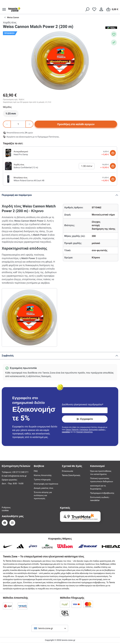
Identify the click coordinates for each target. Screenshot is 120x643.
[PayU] (65, 604)
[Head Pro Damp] (8, 153)
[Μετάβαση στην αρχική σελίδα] (14, 9)
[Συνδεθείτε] (101, 9)
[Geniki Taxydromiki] (22, 605)
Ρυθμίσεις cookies (5, 509)
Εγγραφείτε (86, 419)
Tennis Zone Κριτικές (71, 475)
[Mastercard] (88, 604)
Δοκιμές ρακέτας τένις (43, 488)
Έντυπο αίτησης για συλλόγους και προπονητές (43, 495)
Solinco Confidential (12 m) (26, 167)
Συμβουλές (8, 355)
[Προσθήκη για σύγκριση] (114, 42)
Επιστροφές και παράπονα (46, 484)
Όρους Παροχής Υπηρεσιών (77, 430)
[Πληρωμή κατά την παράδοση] (65, 613)
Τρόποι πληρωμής (42, 479)
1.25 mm (12, 114)
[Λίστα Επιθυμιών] (94, 9)
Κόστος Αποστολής (43, 475)
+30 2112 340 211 (20, 472)
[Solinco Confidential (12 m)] (8, 166)
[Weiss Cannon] (111, 27)
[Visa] (76, 604)
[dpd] (8, 605)
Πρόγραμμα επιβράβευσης (102, 493)
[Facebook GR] (5, 523)
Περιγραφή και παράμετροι (17, 195)
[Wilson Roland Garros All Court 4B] (8, 179)
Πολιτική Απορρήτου (84, 432)
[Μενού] (4, 9)
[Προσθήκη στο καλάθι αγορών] (113, 153)
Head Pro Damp (21, 154)
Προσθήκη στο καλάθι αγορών (76, 124)
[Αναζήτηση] (87, 9)
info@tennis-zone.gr (17, 476)
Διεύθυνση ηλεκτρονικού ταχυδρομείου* (82, 404)
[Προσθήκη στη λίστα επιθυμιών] (114, 34)
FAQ (36, 471)
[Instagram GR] (12, 523)
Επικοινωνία (67, 471)
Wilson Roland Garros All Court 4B (29, 180)
